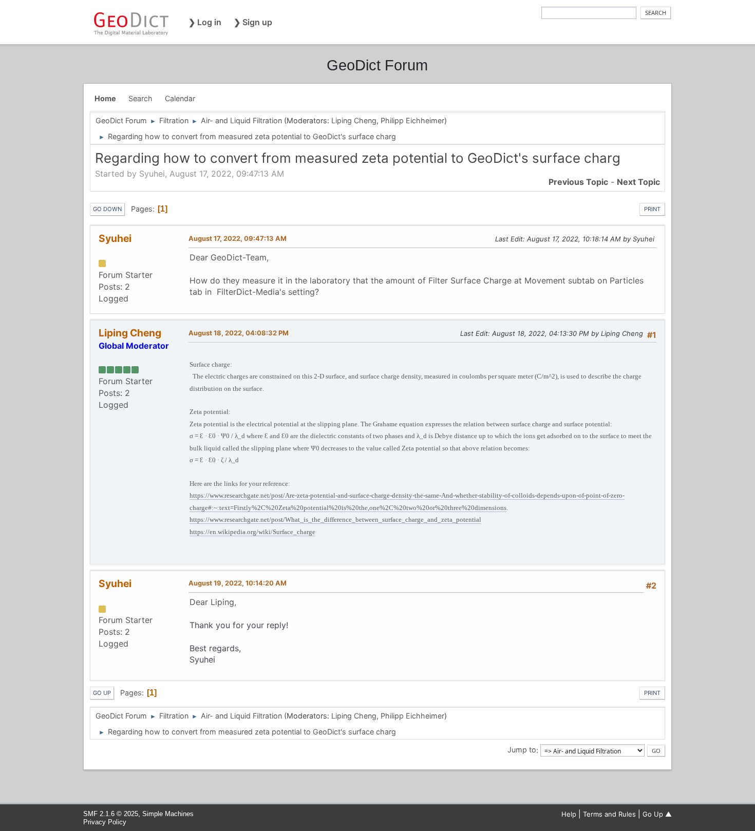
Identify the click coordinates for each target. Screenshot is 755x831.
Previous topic (578, 182)
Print (652, 209)
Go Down (107, 209)
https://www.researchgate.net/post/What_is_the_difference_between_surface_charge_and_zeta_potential (335, 519)
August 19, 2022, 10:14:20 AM (237, 583)
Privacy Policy (104, 822)
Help (568, 814)
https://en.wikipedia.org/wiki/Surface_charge (252, 532)
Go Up (102, 692)
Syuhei (115, 238)
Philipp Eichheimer (412, 120)
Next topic (638, 182)
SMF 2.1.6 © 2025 (110, 814)
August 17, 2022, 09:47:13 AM (237, 238)
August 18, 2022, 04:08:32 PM (238, 333)
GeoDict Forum (377, 65)
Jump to (521, 750)
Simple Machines (168, 814)
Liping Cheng (353, 120)
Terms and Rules (609, 814)
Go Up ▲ (657, 814)
